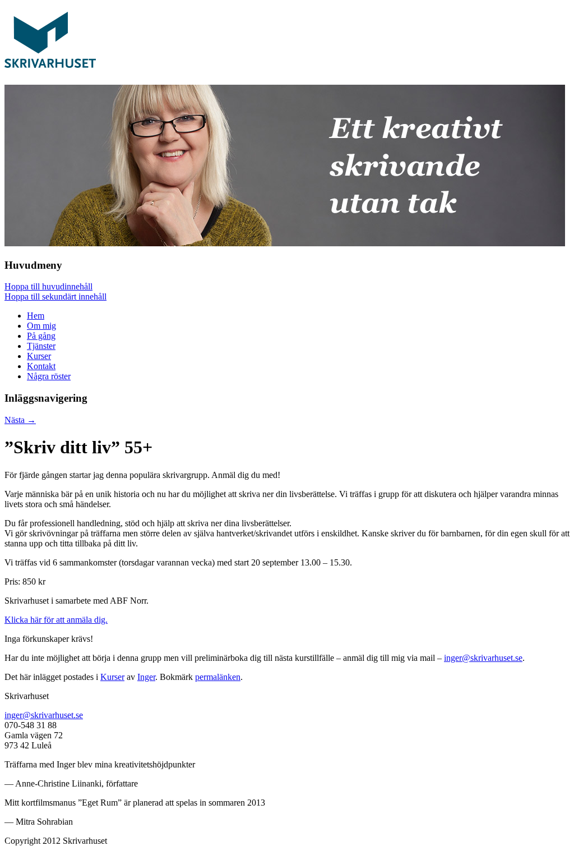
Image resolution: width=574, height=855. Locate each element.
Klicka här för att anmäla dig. (56, 619)
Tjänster (41, 346)
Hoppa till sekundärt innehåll (55, 296)
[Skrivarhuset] (50, 62)
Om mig (41, 325)
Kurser (39, 356)
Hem (35, 315)
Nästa (20, 420)
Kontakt (41, 366)
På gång (41, 336)
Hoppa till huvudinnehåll (48, 286)
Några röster (49, 376)
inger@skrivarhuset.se (483, 658)
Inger (146, 677)
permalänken (217, 677)
